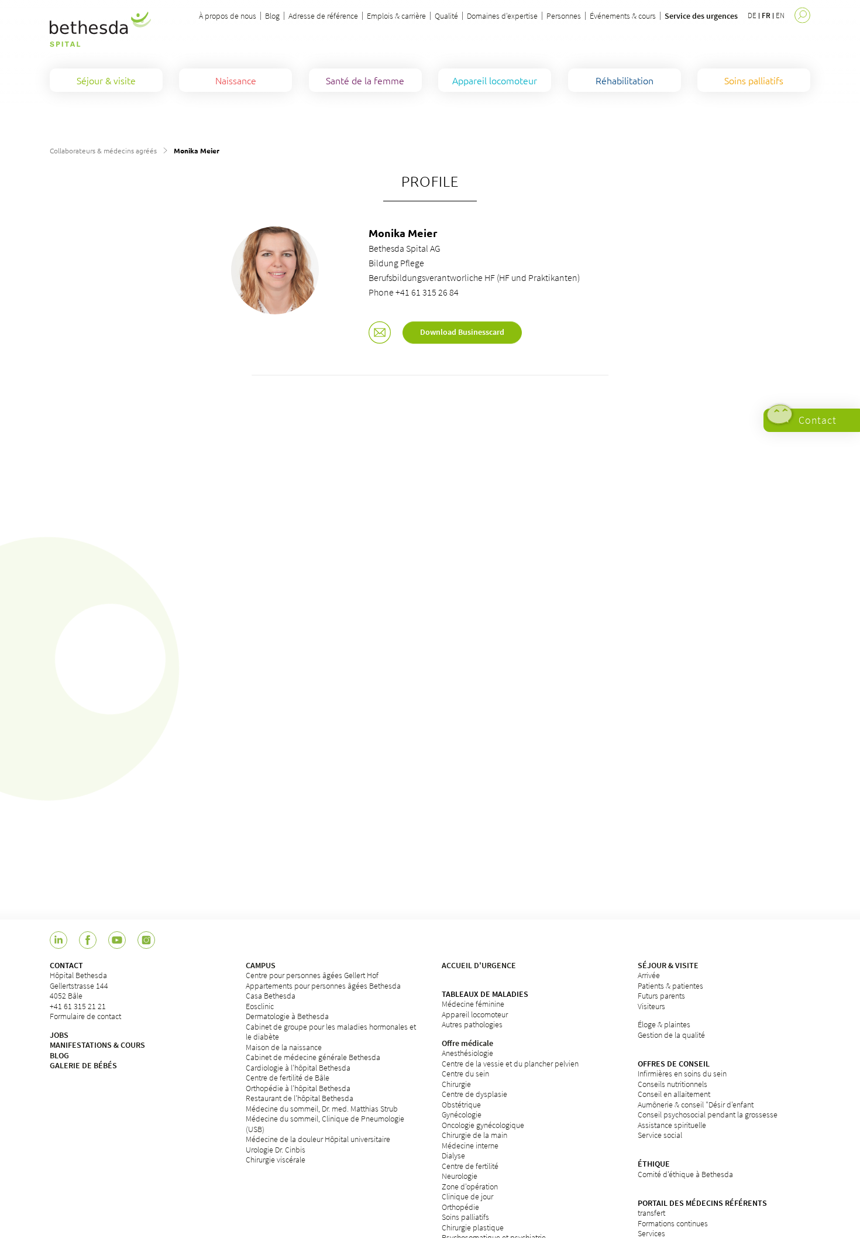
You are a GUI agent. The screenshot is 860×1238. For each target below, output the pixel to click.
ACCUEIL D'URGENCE (479, 965)
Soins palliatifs (465, 1217)
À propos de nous (227, 16)
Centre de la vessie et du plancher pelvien (510, 1063)
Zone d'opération (470, 1186)
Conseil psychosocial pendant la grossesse (708, 1114)
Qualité (446, 16)
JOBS (59, 1035)
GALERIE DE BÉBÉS (83, 1065)
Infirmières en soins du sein (682, 1073)
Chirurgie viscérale (275, 1159)
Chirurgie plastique (473, 1227)
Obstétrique (461, 1104)
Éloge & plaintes (664, 1024)
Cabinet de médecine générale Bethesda (313, 1057)
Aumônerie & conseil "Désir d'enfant (696, 1104)
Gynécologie (461, 1114)
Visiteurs (651, 1006)
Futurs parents (661, 995)
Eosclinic (260, 1006)
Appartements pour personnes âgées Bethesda (323, 985)
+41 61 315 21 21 (78, 1006)
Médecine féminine (473, 1004)
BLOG (59, 1055)
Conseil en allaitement (674, 1094)
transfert (651, 1213)
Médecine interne (470, 1145)
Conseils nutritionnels (672, 1084)
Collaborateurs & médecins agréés (103, 150)
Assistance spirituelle (672, 1125)
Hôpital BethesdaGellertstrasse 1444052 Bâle (79, 985)
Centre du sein (465, 1073)
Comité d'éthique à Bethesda (685, 1174)
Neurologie (459, 1176)
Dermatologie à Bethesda (287, 1016)
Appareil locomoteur (475, 1014)
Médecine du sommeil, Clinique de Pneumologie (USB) (325, 1123)
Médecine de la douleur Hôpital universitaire (318, 1139)
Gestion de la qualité (671, 1035)
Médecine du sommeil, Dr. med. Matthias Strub (322, 1108)
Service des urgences (701, 16)
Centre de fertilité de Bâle (287, 1077)
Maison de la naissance (284, 1047)
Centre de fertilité (470, 1166)
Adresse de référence (323, 16)
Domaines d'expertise (502, 16)
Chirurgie (456, 1084)
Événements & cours (623, 16)
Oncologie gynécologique (483, 1125)
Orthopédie (460, 1207)
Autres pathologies (472, 1024)
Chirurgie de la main (474, 1135)
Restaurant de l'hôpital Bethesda (299, 1098)
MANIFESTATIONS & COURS (97, 1045)
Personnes (563, 16)
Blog (272, 16)
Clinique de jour (467, 1196)
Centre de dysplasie (474, 1094)
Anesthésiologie (467, 1053)
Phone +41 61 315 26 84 (414, 292)
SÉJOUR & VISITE (668, 965)
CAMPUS (261, 965)
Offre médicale (467, 1043)
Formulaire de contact (85, 1016)
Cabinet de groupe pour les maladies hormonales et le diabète (331, 1031)
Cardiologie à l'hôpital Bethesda (298, 1067)
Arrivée (649, 975)
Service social (660, 1135)
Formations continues (673, 1223)
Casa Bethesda (270, 995)
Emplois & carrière (396, 16)
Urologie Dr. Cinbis (275, 1149)
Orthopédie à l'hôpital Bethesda (298, 1088)
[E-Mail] (380, 333)
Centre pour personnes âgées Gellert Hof (312, 975)
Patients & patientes (670, 985)
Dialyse (453, 1155)
